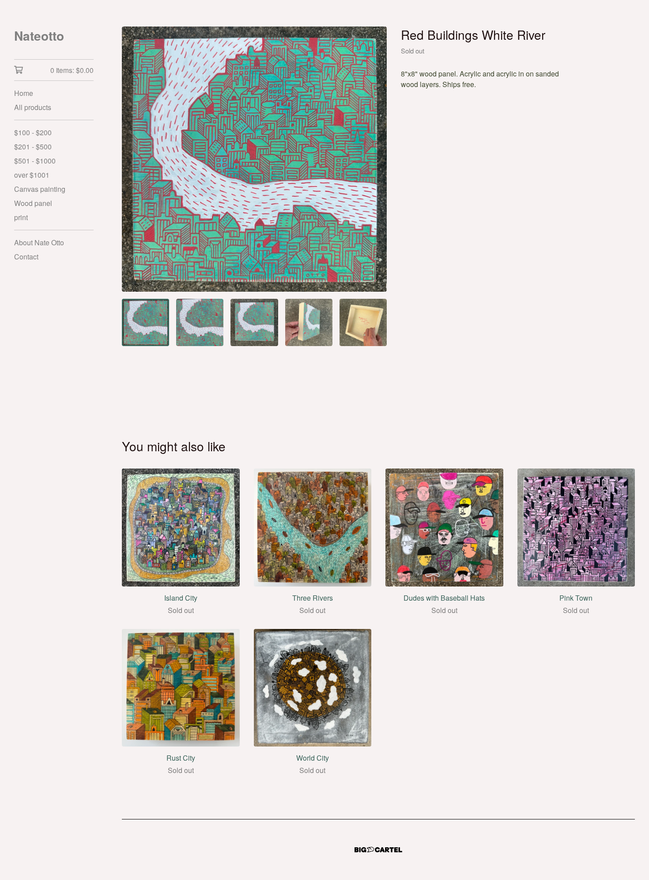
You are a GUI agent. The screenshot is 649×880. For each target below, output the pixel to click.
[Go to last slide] (134, 159)
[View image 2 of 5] (199, 322)
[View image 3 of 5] (254, 322)
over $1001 (31, 175)
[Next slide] (374, 159)
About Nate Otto (39, 242)
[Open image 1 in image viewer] (254, 159)
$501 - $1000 (35, 161)
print (21, 217)
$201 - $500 (33, 146)
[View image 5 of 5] (363, 322)
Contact (26, 256)
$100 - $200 (33, 132)
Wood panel (33, 203)
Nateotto (39, 36)
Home (23, 93)
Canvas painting (39, 189)
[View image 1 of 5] (145, 322)
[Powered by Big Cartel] (378, 849)
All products (32, 107)
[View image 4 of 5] (308, 322)
